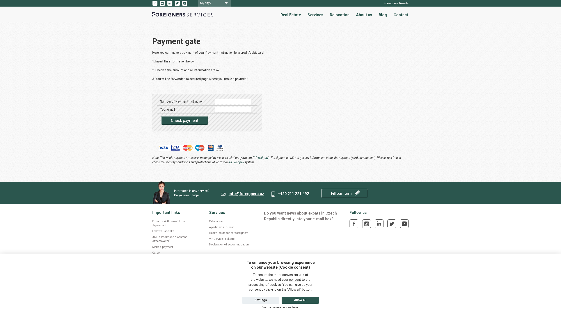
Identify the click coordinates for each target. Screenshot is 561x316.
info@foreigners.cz (246, 193)
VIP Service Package (221, 238)
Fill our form (342, 193)
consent (295, 280)
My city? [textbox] (205, 3)
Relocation (340, 14)
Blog (383, 14)
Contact (401, 14)
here (295, 307)
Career (156, 252)
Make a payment (162, 247)
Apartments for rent (221, 227)
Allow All (300, 300)
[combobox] (214, 3)
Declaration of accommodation (229, 244)
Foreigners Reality (396, 3)
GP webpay (261, 158)
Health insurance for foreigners (228, 232)
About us (364, 14)
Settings (261, 300)
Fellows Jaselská (163, 231)
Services (315, 14)
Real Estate (290, 14)
